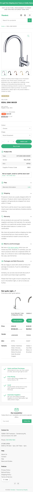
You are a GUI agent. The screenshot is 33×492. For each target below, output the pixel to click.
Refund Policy (5, 472)
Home (3, 26)
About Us (4, 454)
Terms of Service (6, 477)
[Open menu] (30, 15)
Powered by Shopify (22, 489)
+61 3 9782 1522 (10, 175)
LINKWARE (14, 335)
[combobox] (16, 20)
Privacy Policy (5, 470)
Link (29, 187)
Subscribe (27, 421)
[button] (5, 112)
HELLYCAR (4, 99)
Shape (3, 132)
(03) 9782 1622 (10, 440)
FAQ (2, 459)
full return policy (13, 247)
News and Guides (6, 461)
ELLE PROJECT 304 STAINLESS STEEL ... (17, 315)
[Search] (30, 20)
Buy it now (16, 146)
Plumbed (12, 489)
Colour (3, 125)
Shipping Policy (6, 474)
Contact (3, 456)
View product (17, 320)
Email (3, 175)
